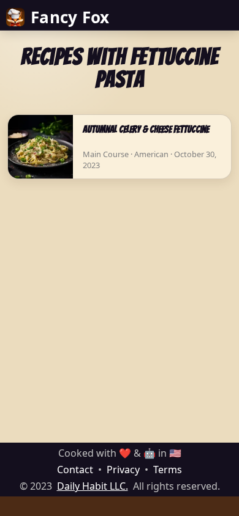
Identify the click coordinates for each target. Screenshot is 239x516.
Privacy (123, 469)
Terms (167, 469)
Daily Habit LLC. (92, 486)
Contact (75, 469)
